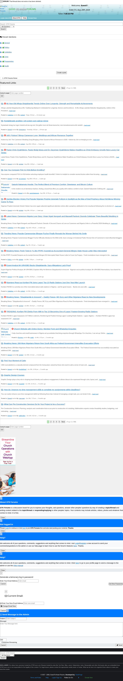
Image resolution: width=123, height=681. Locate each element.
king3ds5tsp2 (22, 369)
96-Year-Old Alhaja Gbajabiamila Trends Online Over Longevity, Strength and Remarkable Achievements (49, 104)
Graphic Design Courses (14, 375)
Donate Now (88, 677)
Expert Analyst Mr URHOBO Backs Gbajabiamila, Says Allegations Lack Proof (38, 265)
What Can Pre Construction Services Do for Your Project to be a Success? (34, 404)
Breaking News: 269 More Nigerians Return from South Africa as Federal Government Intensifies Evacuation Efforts (51, 343)
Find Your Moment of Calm (15, 361)
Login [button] (2, 18)
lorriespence (22, 129)
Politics (6, 47)
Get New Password (115, 584)
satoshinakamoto (34, 193)
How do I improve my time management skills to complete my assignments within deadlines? (42, 390)
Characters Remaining (9, 642)
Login (7, 528)
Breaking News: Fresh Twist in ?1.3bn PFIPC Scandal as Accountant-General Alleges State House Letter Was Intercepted (56, 251)
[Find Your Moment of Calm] (2, 361)
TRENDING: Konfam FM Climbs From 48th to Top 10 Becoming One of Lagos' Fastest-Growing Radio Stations (52, 312)
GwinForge (78, 675)
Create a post (61, 72)
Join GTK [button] (8, 18)
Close (3, 517)
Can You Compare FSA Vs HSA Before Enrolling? (24, 170)
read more (12, 111)
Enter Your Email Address (8, 581)
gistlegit (22, 115)
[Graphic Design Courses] (2, 375)
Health (6, 66)
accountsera (22, 178)
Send (120, 645)
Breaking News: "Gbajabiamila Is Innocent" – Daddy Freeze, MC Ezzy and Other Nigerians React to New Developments (55, 297)
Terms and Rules (35, 677)
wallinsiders (22, 415)
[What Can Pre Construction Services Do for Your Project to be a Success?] (2, 404)
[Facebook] (75, 677)
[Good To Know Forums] (4, 9)
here (24, 528)
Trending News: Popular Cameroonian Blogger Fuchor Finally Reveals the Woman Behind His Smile (45, 234)
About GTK (16, 18)
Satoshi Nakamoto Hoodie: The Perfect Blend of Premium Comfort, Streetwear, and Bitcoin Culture (52, 184)
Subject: (3, 618)
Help (24, 18)
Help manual (18, 566)
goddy (32, 337)
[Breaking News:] (2, 297)
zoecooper (22, 398)
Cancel (3, 584)
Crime (6, 57)
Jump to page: (5, 93)
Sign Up (59, 677)
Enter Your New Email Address (12, 603)
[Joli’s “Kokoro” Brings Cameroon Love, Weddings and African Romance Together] (2, 135)
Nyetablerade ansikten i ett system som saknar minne (26, 121)
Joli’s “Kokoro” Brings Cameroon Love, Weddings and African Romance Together (39, 135)
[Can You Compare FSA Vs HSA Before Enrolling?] (2, 170)
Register (83, 543)
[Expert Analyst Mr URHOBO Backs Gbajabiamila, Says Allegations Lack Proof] (2, 265)
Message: (3, 621)
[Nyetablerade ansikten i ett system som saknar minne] (2, 121)
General (7, 43)
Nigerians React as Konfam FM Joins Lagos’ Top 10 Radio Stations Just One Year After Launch (45, 283)
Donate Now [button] (32, 18)
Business (20, 337)
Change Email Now (9, 606)
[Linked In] (81, 677)
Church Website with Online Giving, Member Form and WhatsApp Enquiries (45, 329)
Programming (8, 61)
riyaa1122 (21, 384)
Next (63, 88)
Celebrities (8, 52)
